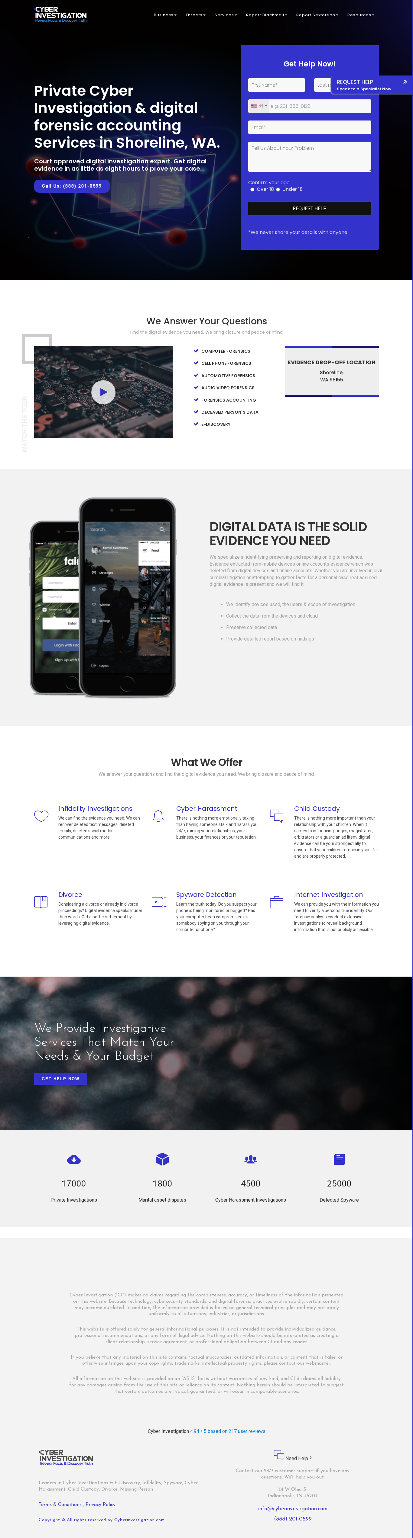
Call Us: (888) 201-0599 (72, 186)
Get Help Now (61, 1079)
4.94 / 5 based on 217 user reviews (227, 1431)
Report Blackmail (265, 15)
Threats (194, 15)
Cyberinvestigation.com (139, 1520)
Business (164, 15)
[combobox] (259, 106)
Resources (359, 15)
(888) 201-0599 (293, 1519)
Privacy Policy (100, 1504)
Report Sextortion (315, 15)
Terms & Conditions (61, 1504)
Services (224, 15)
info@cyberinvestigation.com (292, 1509)
